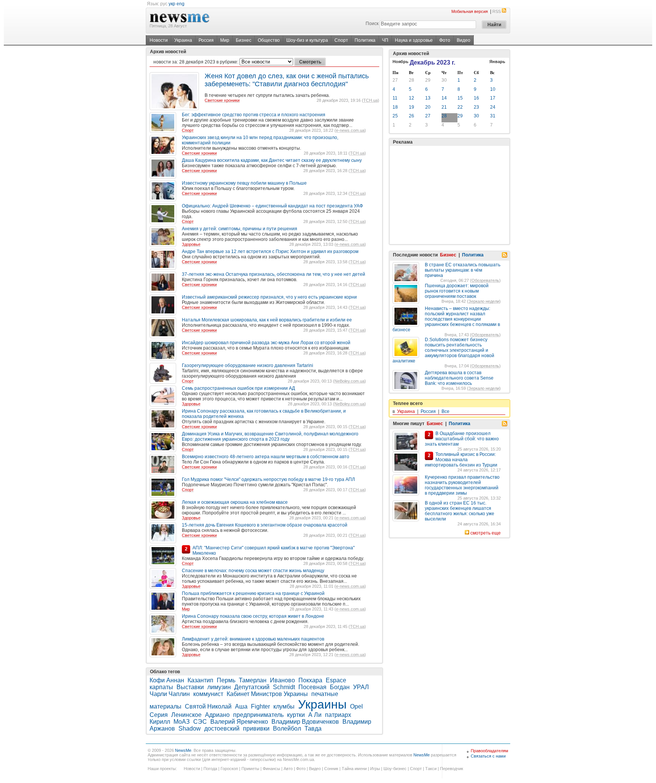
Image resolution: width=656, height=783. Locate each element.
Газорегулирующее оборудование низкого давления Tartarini (247, 365)
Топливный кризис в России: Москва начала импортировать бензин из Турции (461, 460)
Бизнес (243, 40)
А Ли (315, 715)
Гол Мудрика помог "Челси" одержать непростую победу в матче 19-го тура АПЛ (268, 479)
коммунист (208, 694)
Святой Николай (208, 706)
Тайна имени (354, 768)
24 (492, 107)
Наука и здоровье (414, 40)
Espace (336, 680)
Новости (159, 40)
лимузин (219, 687)
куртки (296, 715)
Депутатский (252, 687)
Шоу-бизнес (395, 768)
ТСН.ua (370, 100)
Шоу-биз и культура (307, 40)
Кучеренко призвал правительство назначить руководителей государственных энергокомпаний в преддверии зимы (462, 485)
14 (444, 98)
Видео (463, 40)
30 (444, 80)
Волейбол (287, 728)
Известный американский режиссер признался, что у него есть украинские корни (269, 297)
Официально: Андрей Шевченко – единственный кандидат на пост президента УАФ (272, 206)
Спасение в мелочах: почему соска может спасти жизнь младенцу (253, 570)
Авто (288, 768)
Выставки (190, 687)
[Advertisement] (449, 194)
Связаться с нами (488, 756)
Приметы (250, 768)
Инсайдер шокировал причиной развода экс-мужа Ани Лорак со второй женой (266, 342)
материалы (165, 706)
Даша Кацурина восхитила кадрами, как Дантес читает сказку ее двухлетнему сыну (272, 160)
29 (427, 80)
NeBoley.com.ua (349, 381)
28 (411, 80)
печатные (324, 694)
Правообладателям (489, 750)
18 (395, 107)
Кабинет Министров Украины (267, 694)
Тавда (313, 728)
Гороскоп (229, 768)
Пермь (226, 680)
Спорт (341, 40)
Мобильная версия (469, 11)
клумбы (284, 706)
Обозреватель (485, 280)
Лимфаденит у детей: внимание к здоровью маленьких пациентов (253, 639)
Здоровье (191, 244)
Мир (224, 40)
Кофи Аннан (167, 680)
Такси (431, 768)
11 (395, 98)
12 (411, 98)
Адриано (217, 715)
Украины (322, 704)
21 (444, 107)
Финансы (271, 768)
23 (476, 107)
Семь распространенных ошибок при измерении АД (238, 388)
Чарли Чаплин (170, 694)
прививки (256, 728)
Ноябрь (400, 61)
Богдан (340, 687)
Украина (183, 40)
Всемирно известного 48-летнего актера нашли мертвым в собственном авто (265, 456)
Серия (159, 715)
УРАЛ (361, 687)
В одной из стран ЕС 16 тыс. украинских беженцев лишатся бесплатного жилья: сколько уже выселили (459, 511)
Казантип (200, 680)
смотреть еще (485, 533)
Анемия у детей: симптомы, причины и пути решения (239, 228)
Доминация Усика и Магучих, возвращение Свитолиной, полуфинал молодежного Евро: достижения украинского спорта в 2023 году (270, 436)
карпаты (161, 687)
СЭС (200, 721)
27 (395, 80)
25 (395, 116)
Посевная (312, 687)
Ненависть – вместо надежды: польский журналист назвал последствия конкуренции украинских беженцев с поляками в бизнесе (446, 319)
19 (411, 107)
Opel (356, 706)
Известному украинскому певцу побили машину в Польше (244, 183)
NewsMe (183, 750)
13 (427, 98)
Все (445, 411)
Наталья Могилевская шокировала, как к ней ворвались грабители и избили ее (267, 320)
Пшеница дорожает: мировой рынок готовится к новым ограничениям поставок (457, 291)
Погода (210, 768)
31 (492, 116)
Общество (269, 40)
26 (411, 116)
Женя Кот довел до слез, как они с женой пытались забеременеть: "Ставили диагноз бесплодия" (287, 80)
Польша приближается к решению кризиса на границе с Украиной (253, 593)
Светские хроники (222, 100)
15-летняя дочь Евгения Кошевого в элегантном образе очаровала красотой (264, 525)
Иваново (282, 680)
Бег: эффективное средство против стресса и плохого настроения (253, 114)
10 (492, 89)
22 (460, 107)
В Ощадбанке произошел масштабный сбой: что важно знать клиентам (462, 439)
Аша (241, 706)
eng (180, 3)
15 (460, 98)
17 (492, 98)
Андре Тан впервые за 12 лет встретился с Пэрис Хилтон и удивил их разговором (270, 251)
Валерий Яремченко (239, 721)
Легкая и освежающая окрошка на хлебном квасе (235, 502)
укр (172, 3)
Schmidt (284, 687)
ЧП (385, 40)
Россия (206, 40)
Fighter (260, 706)
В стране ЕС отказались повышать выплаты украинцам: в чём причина (462, 270)
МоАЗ (181, 721)
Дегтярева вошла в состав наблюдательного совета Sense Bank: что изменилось (459, 378)
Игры (375, 768)
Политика (365, 40)
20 (427, 107)
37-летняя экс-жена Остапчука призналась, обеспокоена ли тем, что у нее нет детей (273, 274)
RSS (496, 11)
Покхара (310, 680)
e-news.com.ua (350, 130)
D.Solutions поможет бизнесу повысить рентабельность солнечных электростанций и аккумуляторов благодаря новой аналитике (443, 350)
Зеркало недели (483, 301)
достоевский (222, 728)
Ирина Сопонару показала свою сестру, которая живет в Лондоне (253, 616)
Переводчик (451, 768)
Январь (497, 61)
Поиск (372, 23)
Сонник (331, 768)
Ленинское (186, 715)
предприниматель (258, 715)
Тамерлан (252, 680)
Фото (444, 40)
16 (476, 98)
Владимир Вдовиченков (305, 721)
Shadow (189, 728)
